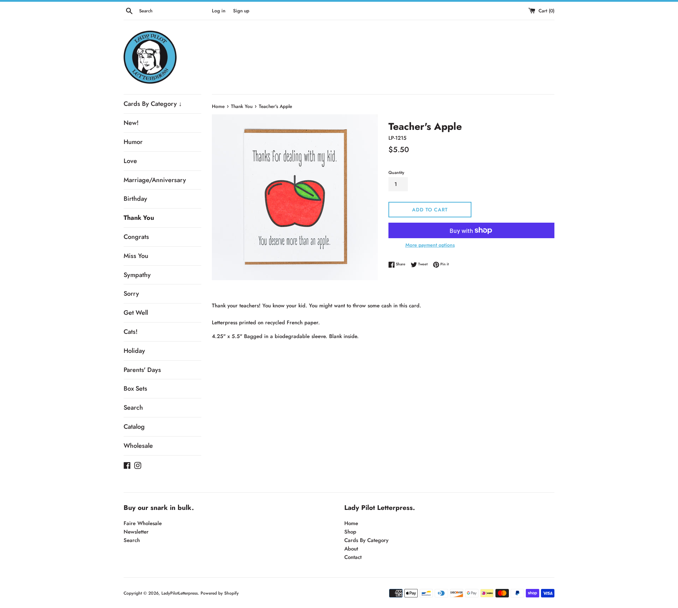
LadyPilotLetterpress (179, 593)
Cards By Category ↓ (153, 103)
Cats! (131, 331)
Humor (133, 141)
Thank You (139, 217)
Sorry (131, 293)
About (351, 549)
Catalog (134, 426)
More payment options (430, 244)
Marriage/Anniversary (155, 180)
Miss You (136, 255)
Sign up (241, 10)
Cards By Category (366, 540)
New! (131, 122)
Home (351, 523)
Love (130, 160)
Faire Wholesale (143, 523)
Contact (353, 557)
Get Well (136, 312)
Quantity (396, 172)
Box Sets (135, 388)
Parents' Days (142, 369)
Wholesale (138, 445)
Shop (350, 532)
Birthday (135, 198)
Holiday (134, 350)
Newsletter (136, 532)
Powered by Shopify (220, 593)
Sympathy (137, 274)
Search (133, 407)
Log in (218, 10)
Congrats (136, 236)
